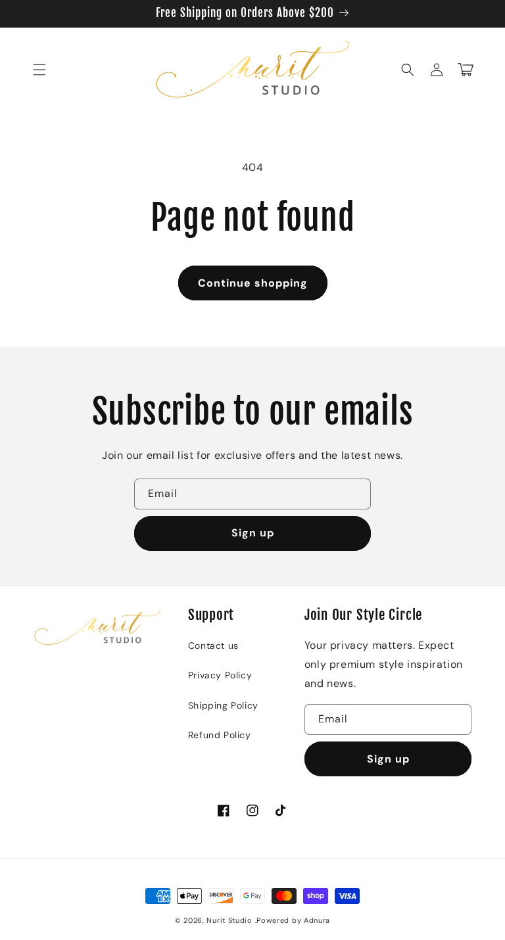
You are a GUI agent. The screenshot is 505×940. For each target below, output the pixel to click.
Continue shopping (253, 283)
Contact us (213, 645)
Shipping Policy (223, 705)
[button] (39, 69)
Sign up (252, 533)
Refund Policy (219, 735)
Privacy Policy (220, 675)
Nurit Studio (229, 920)
